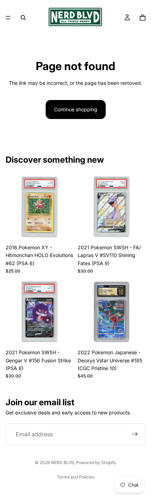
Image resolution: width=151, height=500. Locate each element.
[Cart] (142, 17)
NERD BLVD (62, 462)
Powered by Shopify (96, 462)
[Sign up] (134, 434)
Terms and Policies (75, 477)
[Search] (23, 17)
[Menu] (8, 18)
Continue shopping (75, 109)
